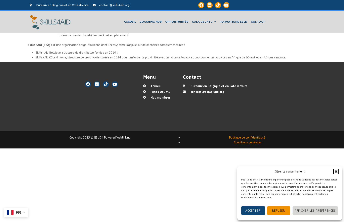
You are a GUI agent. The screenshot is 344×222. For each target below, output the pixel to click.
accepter (253, 210)
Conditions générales (248, 142)
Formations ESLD (233, 21)
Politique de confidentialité (247, 137)
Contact (258, 21)
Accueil (130, 21)
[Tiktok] (218, 5)
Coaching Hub (151, 21)
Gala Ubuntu (202, 21)
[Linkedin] (210, 5)
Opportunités (176, 21)
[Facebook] (201, 5)
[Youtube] (226, 5)
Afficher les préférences (315, 210)
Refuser (278, 210)
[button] (336, 172)
